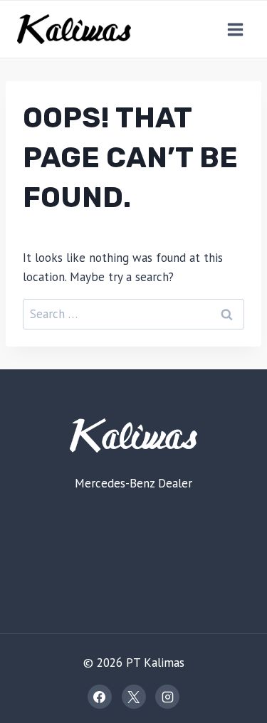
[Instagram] (167, 697)
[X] (134, 697)
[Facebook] (100, 697)
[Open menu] (235, 29)
